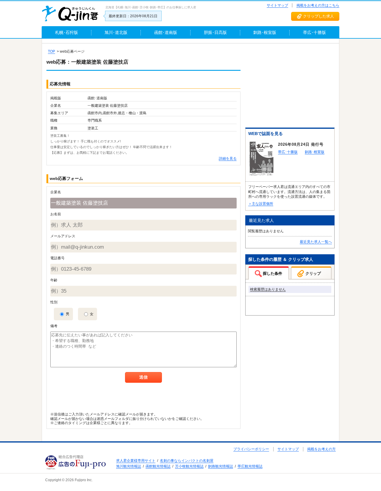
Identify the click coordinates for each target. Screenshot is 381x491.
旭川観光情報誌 (128, 466)
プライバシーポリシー (251, 449)
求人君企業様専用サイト (135, 461)
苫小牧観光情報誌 (189, 466)
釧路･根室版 (314, 152)
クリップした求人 (318, 16)
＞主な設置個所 (260, 204)
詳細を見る (228, 158)
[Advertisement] (290, 86)
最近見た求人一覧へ (316, 242)
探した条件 (272, 273)
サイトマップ (277, 5)
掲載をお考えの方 (321, 449)
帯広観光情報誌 (250, 466)
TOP (51, 51)
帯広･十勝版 (288, 152)
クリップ (313, 273)
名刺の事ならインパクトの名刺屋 (186, 461)
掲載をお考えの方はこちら (317, 5)
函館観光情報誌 (158, 466)
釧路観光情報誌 (220, 466)
